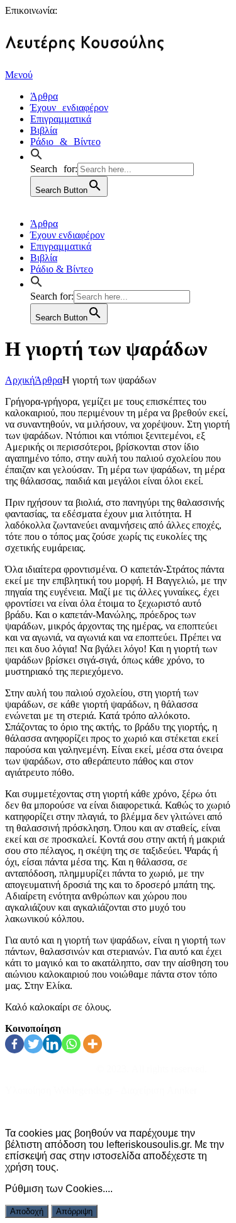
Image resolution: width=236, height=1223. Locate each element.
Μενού (19, 74)
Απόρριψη (74, 1211)
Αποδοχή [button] (26, 1211)
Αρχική (20, 380)
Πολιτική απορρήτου (46, 1111)
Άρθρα (48, 380)
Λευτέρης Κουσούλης (49, 1068)
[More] (92, 1043)
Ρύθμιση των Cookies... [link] (57, 1188)
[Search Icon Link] (39, 155)
